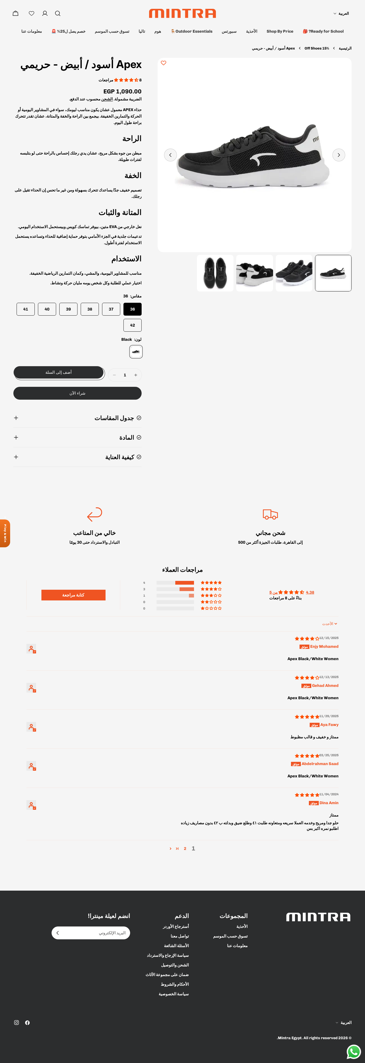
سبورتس (229, 31)
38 (89, 309)
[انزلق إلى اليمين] (170, 155)
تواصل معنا (180, 936)
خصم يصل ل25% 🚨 (68, 31)
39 (68, 309)
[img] (307, 638)
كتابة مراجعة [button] (73, 594)
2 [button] (185, 848)
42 (132, 325)
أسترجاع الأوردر (176, 926)
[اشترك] (57, 933)
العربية (346, 1022)
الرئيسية (345, 48)
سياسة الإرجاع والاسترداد (168, 955)
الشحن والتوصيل (175, 965)
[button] (341, 13)
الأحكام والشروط (175, 984)
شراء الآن (77, 393)
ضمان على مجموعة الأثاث (167, 974)
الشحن (107, 99)
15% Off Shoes (317, 48)
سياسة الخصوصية (174, 994)
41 (25, 309)
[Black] (136, 351)
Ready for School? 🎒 (323, 31)
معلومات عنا (31, 31)
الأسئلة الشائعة (176, 945)
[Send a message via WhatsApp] (353, 1051)
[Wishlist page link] (31, 13)
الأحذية (251, 31)
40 (47, 309)
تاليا (142, 31)
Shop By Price (280, 31)
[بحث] (57, 13)
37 (111, 309)
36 (132, 309)
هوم (157, 31)
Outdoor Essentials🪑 (191, 31)
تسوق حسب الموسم (112, 31)
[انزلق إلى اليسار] (338, 155)
